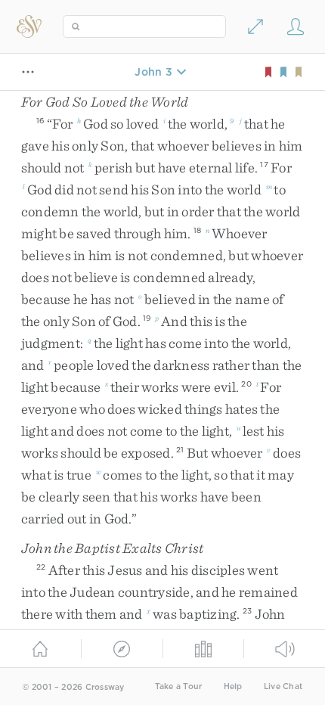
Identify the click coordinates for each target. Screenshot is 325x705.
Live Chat (283, 686)
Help (233, 686)
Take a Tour (179, 686)
